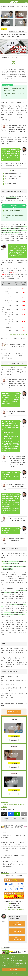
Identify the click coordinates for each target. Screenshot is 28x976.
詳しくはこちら (14, 740)
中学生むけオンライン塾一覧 (17, 931)
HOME (3, 4)
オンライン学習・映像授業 (8, 804)
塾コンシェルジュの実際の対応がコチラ (12, 176)
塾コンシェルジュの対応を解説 (10, 178)
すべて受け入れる (14, 969)
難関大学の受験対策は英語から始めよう (12, 173)
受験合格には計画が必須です (10, 183)
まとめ (5, 181)
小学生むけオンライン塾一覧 (17, 923)
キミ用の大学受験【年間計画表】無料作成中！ (14, 909)
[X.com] (14, 81)
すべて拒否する (14, 973)
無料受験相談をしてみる (14, 711)
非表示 (16, 170)
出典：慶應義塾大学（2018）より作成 (15, 335)
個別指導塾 (17, 804)
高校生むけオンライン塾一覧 (17, 938)
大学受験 (23, 804)
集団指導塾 (5, 806)
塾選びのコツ (7, 4)
